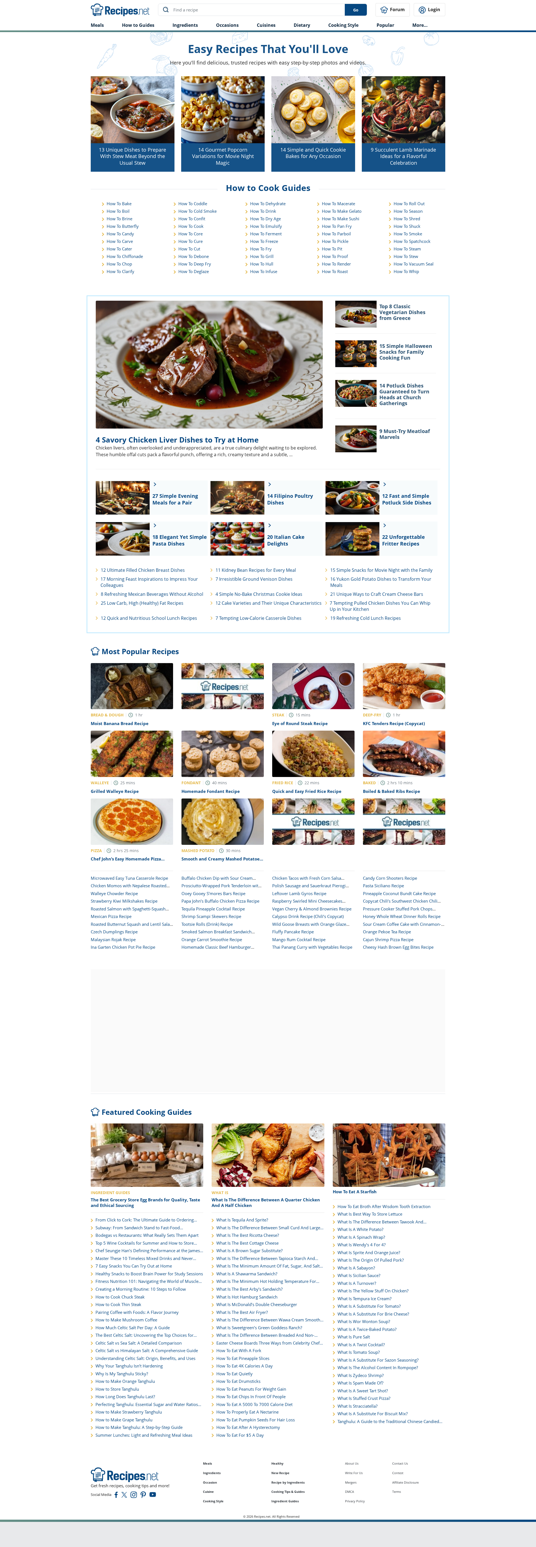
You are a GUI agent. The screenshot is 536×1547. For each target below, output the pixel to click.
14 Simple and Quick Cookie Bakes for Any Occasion (313, 152)
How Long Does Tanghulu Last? (125, 1396)
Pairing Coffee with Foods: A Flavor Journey (137, 1312)
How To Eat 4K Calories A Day (244, 1366)
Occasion (210, 1482)
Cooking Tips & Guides (288, 1491)
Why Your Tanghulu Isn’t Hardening (129, 1366)
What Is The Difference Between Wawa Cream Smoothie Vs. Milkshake (270, 1320)
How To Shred (407, 218)
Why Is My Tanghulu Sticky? (121, 1373)
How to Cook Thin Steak (118, 1304)
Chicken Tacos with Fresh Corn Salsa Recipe (306, 880)
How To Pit (332, 249)
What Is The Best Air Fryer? (242, 1312)
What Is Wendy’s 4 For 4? (362, 1244)
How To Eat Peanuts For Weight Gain (251, 1389)
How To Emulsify (266, 226)
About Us (351, 1463)
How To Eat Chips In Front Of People (251, 1396)
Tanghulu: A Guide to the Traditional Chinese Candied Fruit (388, 1421)
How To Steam (407, 249)
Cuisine (208, 1491)
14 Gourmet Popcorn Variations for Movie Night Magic (223, 156)
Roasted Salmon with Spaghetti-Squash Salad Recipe (128, 911)
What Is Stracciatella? (357, 1406)
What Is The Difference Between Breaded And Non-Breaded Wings (265, 1335)
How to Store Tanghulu (117, 1389)
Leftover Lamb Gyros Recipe (299, 893)
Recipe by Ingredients (288, 1482)
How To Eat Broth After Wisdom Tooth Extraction (384, 1206)
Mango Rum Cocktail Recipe (299, 939)
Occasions (227, 25)
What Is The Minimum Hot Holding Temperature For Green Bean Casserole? (266, 1281)
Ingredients (185, 25)
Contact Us (400, 1463)
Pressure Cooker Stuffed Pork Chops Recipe (397, 911)
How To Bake (119, 203)
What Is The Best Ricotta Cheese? (247, 1235)
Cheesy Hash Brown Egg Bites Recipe (398, 947)
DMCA (349, 1491)
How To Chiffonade (125, 256)
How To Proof (335, 256)
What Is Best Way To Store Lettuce (370, 1214)
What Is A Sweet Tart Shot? (363, 1390)
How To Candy (120, 233)
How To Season (408, 211)
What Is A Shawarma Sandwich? (246, 1273)
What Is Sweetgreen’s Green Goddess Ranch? (259, 1327)
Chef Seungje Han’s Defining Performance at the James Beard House (147, 1251)
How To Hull (261, 264)
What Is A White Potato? (360, 1229)
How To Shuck (407, 226)
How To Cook (191, 226)
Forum (397, 9)
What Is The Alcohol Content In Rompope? (378, 1367)
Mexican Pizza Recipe (111, 916)
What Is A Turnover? (357, 1283)
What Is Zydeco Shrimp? (361, 1375)
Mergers (350, 1482)
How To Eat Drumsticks (238, 1381)
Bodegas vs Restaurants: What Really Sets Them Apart (146, 1235)
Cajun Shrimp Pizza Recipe (388, 939)
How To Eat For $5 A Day (240, 1435)
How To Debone (193, 256)
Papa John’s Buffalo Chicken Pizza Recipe (220, 901)
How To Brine (119, 218)
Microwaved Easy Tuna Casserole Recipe (129, 878)
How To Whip (406, 271)
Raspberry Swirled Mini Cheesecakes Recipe (307, 903)
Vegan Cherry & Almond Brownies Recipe (311, 909)
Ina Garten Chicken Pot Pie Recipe (123, 947)
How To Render (336, 264)
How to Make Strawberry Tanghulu (128, 1412)
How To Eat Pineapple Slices (242, 1358)
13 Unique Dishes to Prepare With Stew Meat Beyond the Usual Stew (132, 156)
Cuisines (266, 25)
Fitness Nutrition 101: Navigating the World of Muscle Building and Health (146, 1281)
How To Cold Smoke (197, 211)
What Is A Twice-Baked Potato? (367, 1329)
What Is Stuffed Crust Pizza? (364, 1398)
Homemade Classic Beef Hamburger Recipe (216, 949)
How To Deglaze (193, 271)
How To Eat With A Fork (238, 1350)
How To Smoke (408, 233)
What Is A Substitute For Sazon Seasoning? (378, 1360)
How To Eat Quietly (234, 1373)
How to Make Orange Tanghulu (125, 1381)
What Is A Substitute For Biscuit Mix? (373, 1413)
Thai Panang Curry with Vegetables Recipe (312, 947)
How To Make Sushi (340, 218)
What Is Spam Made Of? (360, 1383)
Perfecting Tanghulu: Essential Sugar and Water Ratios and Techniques (146, 1404)
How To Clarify (120, 271)
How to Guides (138, 25)
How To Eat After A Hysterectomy (248, 1427)
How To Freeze (264, 241)
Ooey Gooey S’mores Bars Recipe (213, 893)
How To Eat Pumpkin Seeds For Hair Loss (255, 1419)
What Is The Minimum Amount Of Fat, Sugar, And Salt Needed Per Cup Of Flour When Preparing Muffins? (268, 1266)
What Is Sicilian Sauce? (359, 1275)
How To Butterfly (123, 226)
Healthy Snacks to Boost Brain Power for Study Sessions (149, 1273)
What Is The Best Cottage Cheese (247, 1243)
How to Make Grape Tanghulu (123, 1419)
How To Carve (120, 241)
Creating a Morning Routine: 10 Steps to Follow (140, 1289)
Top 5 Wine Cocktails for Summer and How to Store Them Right (144, 1243)
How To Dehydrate (268, 203)
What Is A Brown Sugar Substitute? (249, 1250)
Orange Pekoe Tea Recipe (387, 931)
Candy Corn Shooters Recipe (390, 878)
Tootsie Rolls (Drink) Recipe (207, 924)
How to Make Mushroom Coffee (126, 1320)
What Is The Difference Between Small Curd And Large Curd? (268, 1228)
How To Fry (261, 249)
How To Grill (262, 256)
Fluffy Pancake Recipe (293, 931)
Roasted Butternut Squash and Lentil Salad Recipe (131, 926)
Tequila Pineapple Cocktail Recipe (213, 909)
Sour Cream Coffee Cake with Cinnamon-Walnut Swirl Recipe (402, 926)
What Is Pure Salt (354, 1337)
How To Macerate (338, 203)
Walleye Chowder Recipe (114, 893)
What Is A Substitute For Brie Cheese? (373, 1314)
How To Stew (406, 256)
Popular (385, 25)
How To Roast (335, 271)
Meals (207, 1463)
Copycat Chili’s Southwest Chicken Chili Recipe (400, 903)
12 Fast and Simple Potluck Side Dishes (406, 499)
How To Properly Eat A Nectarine (247, 1412)
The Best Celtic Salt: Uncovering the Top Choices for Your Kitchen (144, 1335)
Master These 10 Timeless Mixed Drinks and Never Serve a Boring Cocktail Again (144, 1258)
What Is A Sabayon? (356, 1268)
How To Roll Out (409, 203)
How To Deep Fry (194, 264)
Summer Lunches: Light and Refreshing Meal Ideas (143, 1435)
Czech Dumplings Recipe (114, 931)
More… (420, 25)
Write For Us (354, 1473)
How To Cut (189, 249)
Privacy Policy (355, 1501)
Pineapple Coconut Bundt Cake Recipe (399, 893)
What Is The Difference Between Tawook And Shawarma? (380, 1222)
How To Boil (118, 211)
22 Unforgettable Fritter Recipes (403, 540)
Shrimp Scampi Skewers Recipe (211, 916)
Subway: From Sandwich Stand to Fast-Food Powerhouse (137, 1228)
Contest (397, 1473)
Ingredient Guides (285, 1501)
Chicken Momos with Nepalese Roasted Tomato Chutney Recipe (128, 888)
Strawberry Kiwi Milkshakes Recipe (124, 901)
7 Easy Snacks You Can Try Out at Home (133, 1266)
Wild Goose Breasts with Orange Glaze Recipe (309, 926)
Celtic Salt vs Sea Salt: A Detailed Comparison (138, 1343)
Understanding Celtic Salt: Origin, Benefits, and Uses (145, 1358)
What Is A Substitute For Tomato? (369, 1306)
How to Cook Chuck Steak (120, 1297)
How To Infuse (263, 271)
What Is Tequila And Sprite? (242, 1220)
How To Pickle (335, 241)
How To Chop (119, 264)
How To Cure (190, 241)
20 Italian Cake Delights (286, 540)
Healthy (277, 1463)
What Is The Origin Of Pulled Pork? (371, 1260)
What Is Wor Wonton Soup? (364, 1321)
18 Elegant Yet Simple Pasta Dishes (179, 540)
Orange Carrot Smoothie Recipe (211, 939)
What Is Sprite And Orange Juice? (369, 1252)
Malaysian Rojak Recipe (113, 939)
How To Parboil (336, 233)
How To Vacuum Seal (414, 264)
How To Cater (119, 249)
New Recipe (280, 1473)
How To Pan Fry (337, 226)
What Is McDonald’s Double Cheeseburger (256, 1304)
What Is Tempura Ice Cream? (364, 1298)
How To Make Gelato (342, 211)
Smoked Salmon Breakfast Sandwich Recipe (216, 934)
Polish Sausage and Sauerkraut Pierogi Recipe (309, 888)
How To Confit (191, 218)
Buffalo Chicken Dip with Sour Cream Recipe (217, 880)
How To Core (190, 233)
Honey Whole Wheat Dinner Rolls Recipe (402, 916)
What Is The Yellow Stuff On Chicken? (373, 1290)
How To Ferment (266, 233)
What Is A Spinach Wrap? (361, 1237)
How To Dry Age (265, 218)
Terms (396, 1491)
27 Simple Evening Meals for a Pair (175, 499)
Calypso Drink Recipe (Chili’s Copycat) (308, 916)
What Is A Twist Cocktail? (361, 1344)
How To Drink (263, 211)
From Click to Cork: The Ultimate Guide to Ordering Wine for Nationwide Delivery (144, 1220)
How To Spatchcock (412, 241)
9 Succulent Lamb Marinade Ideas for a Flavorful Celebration (403, 156)
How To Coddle (192, 203)
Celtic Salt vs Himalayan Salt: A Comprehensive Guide (146, 1350)
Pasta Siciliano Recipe (383, 885)
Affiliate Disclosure (405, 1482)
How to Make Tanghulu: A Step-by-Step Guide (139, 1427)
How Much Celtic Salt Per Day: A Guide (132, 1327)
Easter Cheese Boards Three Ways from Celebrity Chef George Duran (268, 1343)
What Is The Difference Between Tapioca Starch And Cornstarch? (265, 1258)
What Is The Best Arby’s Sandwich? (249, 1289)
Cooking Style (213, 1501)
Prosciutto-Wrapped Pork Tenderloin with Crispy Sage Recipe (221, 888)
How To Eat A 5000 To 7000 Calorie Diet (254, 1404)
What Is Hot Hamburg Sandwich (246, 1297)
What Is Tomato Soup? (359, 1352)
